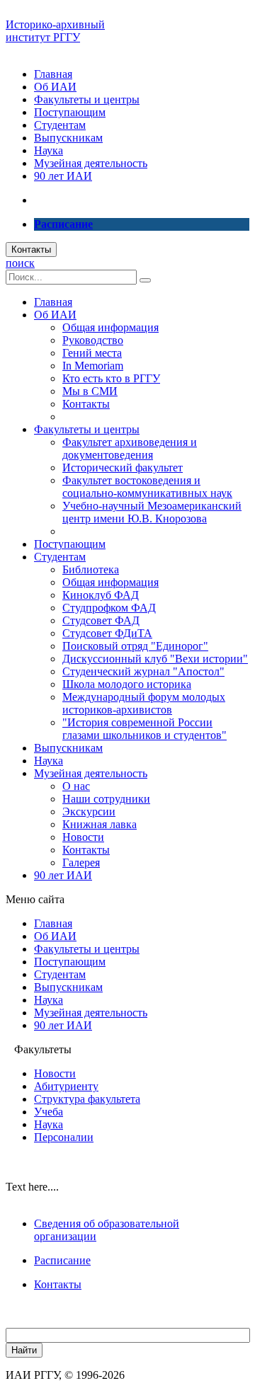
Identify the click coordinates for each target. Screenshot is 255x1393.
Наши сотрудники (106, 799)
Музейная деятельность (90, 163)
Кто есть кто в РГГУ (111, 378)
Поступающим (70, 112)
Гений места (92, 353)
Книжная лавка (99, 824)
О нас (76, 786)
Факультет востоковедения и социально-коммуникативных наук (147, 486)
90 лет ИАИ (63, 176)
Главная (53, 74)
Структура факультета (87, 1099)
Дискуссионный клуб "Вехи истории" (155, 659)
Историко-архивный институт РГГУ (55, 30)
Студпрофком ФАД (109, 608)
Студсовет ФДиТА (107, 633)
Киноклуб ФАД (100, 595)
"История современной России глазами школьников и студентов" (144, 728)
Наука (48, 150)
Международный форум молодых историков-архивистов (143, 703)
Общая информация (110, 327)
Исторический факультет (122, 468)
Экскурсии (88, 812)
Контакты (31, 249)
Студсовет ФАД (101, 620)
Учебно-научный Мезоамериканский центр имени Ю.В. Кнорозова (152, 512)
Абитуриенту (66, 1086)
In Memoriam (92, 366)
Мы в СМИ (90, 391)
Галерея (81, 862)
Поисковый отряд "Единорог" (135, 646)
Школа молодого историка (126, 684)
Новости (83, 837)
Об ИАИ (55, 87)
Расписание (62, 1260)
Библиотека (90, 569)
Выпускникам (68, 138)
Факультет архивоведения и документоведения (129, 448)
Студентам (60, 125)
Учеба (48, 1112)
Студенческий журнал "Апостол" (143, 671)
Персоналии (64, 1137)
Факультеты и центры (87, 99)
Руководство (92, 340)
